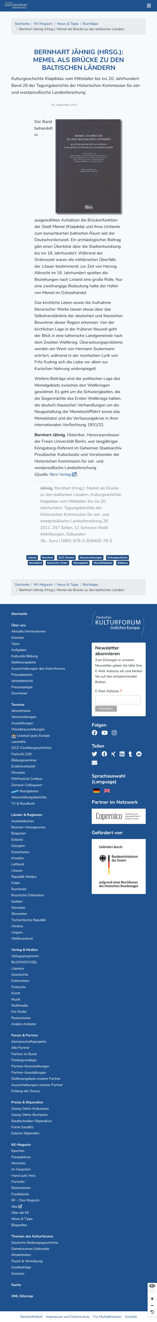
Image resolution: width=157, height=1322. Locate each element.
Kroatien (17, 858)
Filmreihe (18, 772)
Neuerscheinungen (91, 557)
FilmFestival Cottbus (26, 778)
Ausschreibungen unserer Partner (37, 1085)
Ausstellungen (22, 723)
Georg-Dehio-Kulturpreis (30, 1108)
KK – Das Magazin (25, 1200)
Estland (17, 839)
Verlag (60, 474)
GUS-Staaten (66, 557)
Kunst (15, 993)
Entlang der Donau (25, 1091)
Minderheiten (21, 1255)
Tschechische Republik (28, 920)
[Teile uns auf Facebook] (105, 754)
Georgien (18, 845)
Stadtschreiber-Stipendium (31, 1121)
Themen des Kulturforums (32, 1236)
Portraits (18, 1181)
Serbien (17, 901)
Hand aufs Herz (23, 1175)
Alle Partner (20, 1047)
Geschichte (19, 974)
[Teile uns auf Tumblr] (131, 754)
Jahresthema (20, 710)
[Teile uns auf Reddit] (140, 754)
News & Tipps (22, 1218)
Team (15, 643)
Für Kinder (19, 1011)
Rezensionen (21, 1018)
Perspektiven (21, 1157)
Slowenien (19, 913)
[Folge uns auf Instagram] (115, 733)
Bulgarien (18, 833)
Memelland (35, 563)
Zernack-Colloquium (26, 785)
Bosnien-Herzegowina (28, 827)
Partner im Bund (23, 1054)
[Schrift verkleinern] (152, 1306)
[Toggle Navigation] (149, 5)
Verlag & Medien (24, 949)
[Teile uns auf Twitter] (96, 754)
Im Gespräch (21, 1169)
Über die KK (20, 1212)
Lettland (17, 864)
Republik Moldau (24, 876)
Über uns (18, 625)
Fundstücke (20, 1194)
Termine (18, 704)
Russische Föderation (27, 895)
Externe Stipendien (25, 1133)
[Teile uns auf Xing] (114, 754)
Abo (14, 1206)
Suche (16, 1284)
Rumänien (19, 889)
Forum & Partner (24, 1035)
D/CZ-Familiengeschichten (31, 747)
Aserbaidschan (22, 821)
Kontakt (131, 1316)
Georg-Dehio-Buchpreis (29, 1114)
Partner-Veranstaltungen (30, 1066)
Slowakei (18, 907)
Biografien (19, 1225)
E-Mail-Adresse (108, 691)
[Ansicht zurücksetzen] (152, 1312)
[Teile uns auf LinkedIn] (123, 754)
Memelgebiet (80, 563)
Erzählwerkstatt (23, 766)
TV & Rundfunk (23, 803)
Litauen (32, 557)
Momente (18, 1163)
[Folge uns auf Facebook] (96, 733)
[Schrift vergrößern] (152, 1299)
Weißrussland (22, 938)
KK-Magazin (21, 1144)
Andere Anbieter (23, 1024)
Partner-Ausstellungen (28, 1072)
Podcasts (18, 987)
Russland (47, 557)
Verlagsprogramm (25, 956)
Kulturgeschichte (117, 557)
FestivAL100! (21, 754)
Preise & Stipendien (27, 1102)
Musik (15, 999)
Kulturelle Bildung (24, 656)
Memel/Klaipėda (103, 563)
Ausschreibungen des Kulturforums (38, 668)
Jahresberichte (22, 680)
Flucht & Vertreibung (27, 1261)
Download (19, 693)
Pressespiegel (21, 687)
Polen (15, 883)
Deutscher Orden (57, 563)
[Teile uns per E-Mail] (96, 763)
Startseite (19, 613)
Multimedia (19, 1005)
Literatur (17, 968)
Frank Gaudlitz (22, 1127)
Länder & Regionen (26, 814)
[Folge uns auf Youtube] (105, 733)
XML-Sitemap (22, 1296)
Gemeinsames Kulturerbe (30, 1248)
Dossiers (18, 1273)
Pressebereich (22, 674)
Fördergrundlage (24, 1060)
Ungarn (17, 932)
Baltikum (123, 563)
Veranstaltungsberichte (29, 797)
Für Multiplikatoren (107, 1316)
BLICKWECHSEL (24, 962)
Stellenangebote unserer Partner (36, 1078)
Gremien (17, 637)
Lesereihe (18, 741)
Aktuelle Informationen (28, 631)
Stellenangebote (23, 662)
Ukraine (17, 926)
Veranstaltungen (23, 717)
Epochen (17, 1150)
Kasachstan (20, 852)
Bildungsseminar (24, 760)
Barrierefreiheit (31, 1316)
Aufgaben (18, 650)
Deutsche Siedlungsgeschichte (34, 1242)
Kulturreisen (20, 980)
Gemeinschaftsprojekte (28, 1041)
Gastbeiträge (21, 1267)
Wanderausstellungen (28, 729)
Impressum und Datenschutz (68, 1316)
